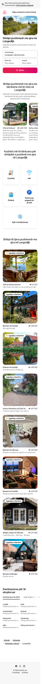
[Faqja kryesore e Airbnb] (4, 12)
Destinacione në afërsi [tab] (11, 597)
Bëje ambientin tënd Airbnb (24, 12)
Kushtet (25, 673)
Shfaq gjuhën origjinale (24, 5)
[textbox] (11, 63)
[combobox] (20, 55)
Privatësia (16, 673)
